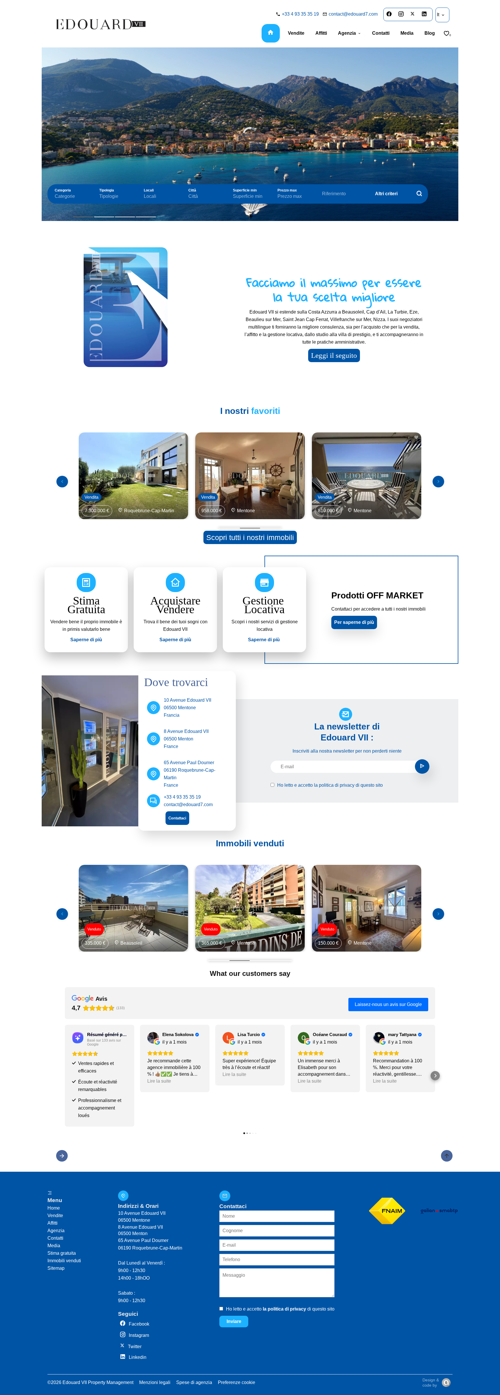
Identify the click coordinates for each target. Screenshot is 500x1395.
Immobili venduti (64, 1260)
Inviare (234, 1321)
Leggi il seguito (334, 355)
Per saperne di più (354, 622)
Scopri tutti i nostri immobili (250, 537)
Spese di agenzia (194, 1382)
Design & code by (430, 1382)
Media (53, 1245)
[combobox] (71, 196)
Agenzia (56, 1230)
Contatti (55, 1238)
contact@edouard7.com (353, 14)
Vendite (55, 1215)
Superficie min (245, 190)
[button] (64, 1075)
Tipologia (106, 190)
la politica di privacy (334, 785)
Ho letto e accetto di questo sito (330, 785)
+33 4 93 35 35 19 (300, 14)
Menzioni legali (154, 1382)
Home (53, 1208)
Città (192, 190)
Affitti (52, 1223)
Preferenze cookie (236, 1382)
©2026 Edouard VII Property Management (90, 1382)
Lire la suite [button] (159, 1081)
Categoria (63, 190)
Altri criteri (386, 193)
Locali (149, 190)
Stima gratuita (61, 1253)
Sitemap (56, 1268)
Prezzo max (287, 190)
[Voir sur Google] (153, 1038)
